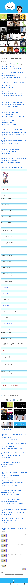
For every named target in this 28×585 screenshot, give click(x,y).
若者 (17, 395)
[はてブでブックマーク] (14, 64)
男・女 (11, 395)
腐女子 (15, 395)
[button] (21, 64)
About (14, 582)
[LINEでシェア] (17, 64)
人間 (8, 395)
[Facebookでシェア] (10, 64)
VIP (1, 395)
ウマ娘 (4, 395)
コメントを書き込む (14, 574)
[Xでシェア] (7, 64)
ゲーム (6, 395)
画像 (13, 395)
